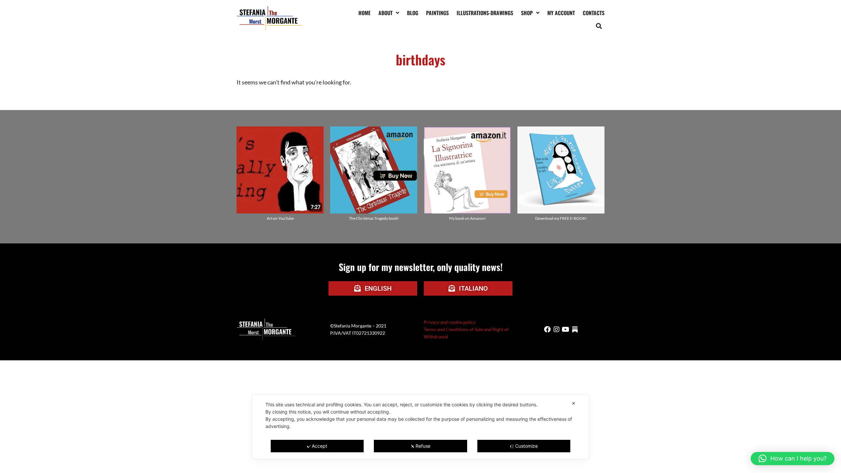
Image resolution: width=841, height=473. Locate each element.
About (385, 13)
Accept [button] (319, 446)
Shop (527, 13)
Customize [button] (526, 446)
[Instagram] (556, 329)
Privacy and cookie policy (450, 322)
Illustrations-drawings (485, 13)
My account (561, 13)
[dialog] (420, 426)
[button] (599, 25)
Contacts (593, 13)
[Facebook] (547, 329)
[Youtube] (565, 329)
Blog (412, 13)
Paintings (437, 13)
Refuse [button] (423, 446)
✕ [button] (574, 403)
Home (364, 13)
